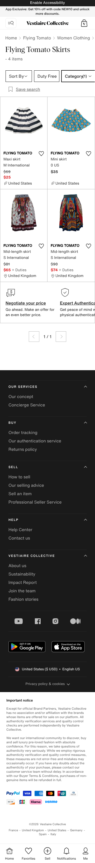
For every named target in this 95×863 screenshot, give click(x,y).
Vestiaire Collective (31, 556)
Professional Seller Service (34, 502)
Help (13, 520)
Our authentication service (34, 441)
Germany (76, 830)
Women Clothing (73, 38)
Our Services (22, 387)
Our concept (20, 396)
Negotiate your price (26, 303)
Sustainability (21, 574)
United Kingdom (33, 830)
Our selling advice (26, 485)
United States (57, 830)
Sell (13, 467)
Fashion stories (23, 599)
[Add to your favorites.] (41, 153)
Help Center (20, 529)
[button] (84, 23)
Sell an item (20, 493)
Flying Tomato (37, 38)
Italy (53, 834)
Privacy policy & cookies (45, 683)
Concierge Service (26, 405)
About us (17, 565)
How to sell (19, 477)
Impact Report (22, 582)
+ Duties (19, 270)
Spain (43, 834)
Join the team (22, 591)
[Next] (61, 336)
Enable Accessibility (47, 3)
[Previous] (34, 336)
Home (11, 38)
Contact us (19, 538)
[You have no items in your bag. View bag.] (84, 23)
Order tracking (22, 432)
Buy (12, 423)
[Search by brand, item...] (10, 23)
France (13, 830)
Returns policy (22, 449)
